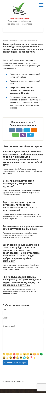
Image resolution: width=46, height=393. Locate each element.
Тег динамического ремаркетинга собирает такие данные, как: (23, 227)
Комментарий (9, 326)
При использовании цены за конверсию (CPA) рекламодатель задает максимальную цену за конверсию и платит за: (22, 280)
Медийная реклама (31, 40)
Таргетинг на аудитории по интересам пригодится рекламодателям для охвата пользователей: (20, 206)
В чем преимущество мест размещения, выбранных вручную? (18, 183)
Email (5, 318)
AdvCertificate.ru (19, 18)
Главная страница (9, 40)
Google (19, 40)
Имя (5, 309)
